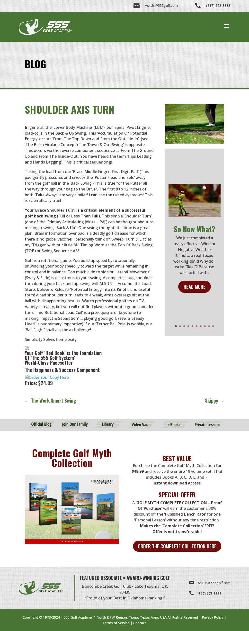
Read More (194, 286)
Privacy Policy (212, 617)
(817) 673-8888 (209, 593)
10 (213, 326)
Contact (139, 623)
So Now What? (194, 229)
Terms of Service (116, 623)
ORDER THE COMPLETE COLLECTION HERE (177, 546)
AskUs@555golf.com (214, 582)
